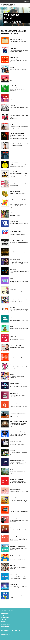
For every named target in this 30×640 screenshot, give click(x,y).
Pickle (11, 326)
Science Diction (14, 393)
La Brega (12, 251)
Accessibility (5, 626)
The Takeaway (13, 536)
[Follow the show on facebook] (12, 630)
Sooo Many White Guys (15, 431)
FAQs (2, 615)
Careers (3, 621)
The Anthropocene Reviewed (17, 460)
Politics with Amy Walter (16, 345)
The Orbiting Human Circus (16, 497)
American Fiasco (14, 85)
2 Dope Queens (13, 48)
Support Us (4, 613)
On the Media (13, 307)
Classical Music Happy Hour (17, 133)
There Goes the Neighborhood (17, 546)
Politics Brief (13, 336)
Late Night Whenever (15, 259)
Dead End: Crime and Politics (17, 154)
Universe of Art (13, 584)
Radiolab (12, 356)
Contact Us (4, 612)
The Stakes (12, 527)
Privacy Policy (5, 624)
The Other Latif (13, 508)
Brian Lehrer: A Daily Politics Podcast (19, 115)
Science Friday (13, 403)
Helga (11, 212)
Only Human (13, 317)
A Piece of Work (14, 57)
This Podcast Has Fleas (15, 555)
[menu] (1, 5)
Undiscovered (13, 574)
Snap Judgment (14, 411)
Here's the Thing (14, 221)
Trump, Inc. (12, 565)
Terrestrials (12, 450)
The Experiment (14, 469)
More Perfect (13, 269)
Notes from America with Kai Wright (18, 298)
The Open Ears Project (15, 489)
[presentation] (5, 44)
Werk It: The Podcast (15, 594)
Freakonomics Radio (15, 191)
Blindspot (12, 105)
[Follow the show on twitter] (16, 630)
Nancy (11, 278)
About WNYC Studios (7, 610)
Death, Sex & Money (15, 171)
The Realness (13, 517)
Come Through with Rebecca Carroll (19, 143)
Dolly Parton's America (15, 182)
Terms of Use (5, 623)
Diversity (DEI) (5, 619)
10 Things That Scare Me (16, 39)
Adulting (12, 67)
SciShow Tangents (14, 383)
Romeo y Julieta (14, 364)
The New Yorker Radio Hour (16, 479)
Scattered (12, 374)
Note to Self (13, 289)
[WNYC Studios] (12, 5)
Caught (11, 124)
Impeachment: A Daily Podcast (17, 240)
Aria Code (12, 96)
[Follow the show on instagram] (20, 630)
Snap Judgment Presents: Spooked (18, 421)
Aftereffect (12, 77)
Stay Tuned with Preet (15, 441)
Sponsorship (5, 617)
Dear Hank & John (14, 162)
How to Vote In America (15, 231)
